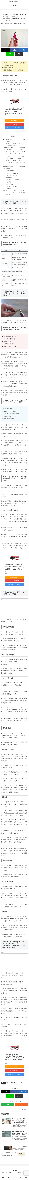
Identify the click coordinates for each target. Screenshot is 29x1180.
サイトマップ (14, 1175)
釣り (4, 1084)
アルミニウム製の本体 (12, 173)
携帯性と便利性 (9, 184)
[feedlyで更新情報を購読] (7, 1104)
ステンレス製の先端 (12, 175)
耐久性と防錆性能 (10, 170)
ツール (4, 1082)
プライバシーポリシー (7, 1172)
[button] (19, 54)
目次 (12, 136)
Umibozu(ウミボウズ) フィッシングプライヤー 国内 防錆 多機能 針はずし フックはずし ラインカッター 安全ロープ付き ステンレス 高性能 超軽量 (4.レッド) (14, 111)
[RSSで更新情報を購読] (21, 1104)
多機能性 (9, 182)
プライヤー (23, 1082)
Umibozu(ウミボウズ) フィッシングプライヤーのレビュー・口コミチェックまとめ (15, 162)
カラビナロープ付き (12, 186)
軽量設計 (9, 188)
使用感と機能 (9, 177)
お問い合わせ (21, 1172)
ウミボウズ (11, 1082)
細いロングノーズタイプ (13, 179)
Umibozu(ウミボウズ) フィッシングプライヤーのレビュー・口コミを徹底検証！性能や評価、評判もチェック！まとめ (14, 193)
